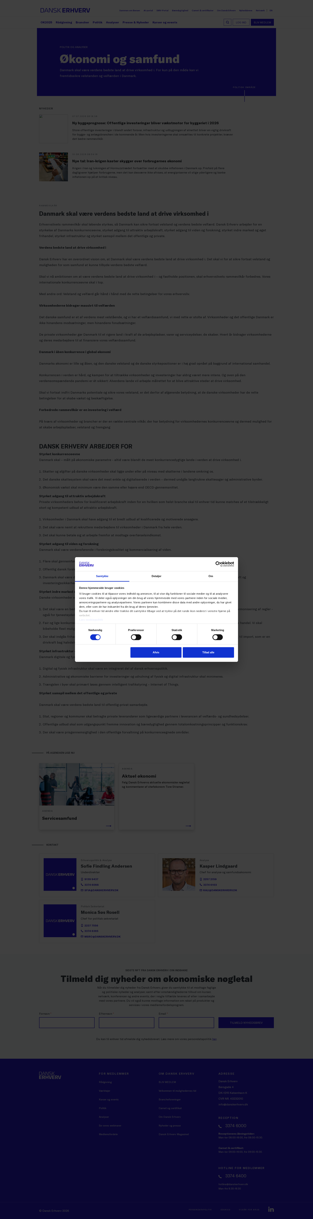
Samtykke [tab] (102, 576)
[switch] (136, 637)
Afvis (156, 652)
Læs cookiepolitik (91, 619)
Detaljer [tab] (157, 576)
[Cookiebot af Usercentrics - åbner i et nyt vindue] (218, 564)
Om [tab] (210, 576)
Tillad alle (208, 652)
